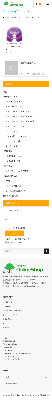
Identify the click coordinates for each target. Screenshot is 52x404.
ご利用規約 (7, 306)
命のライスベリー (13, 146)
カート (5, 323)
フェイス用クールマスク (16, 136)
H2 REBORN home (14, 156)
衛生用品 (8, 166)
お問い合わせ (8, 319)
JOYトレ (9, 180)
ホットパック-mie (13, 141)
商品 (5, 91)
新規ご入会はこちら (13, 242)
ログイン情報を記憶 (16, 228)
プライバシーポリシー (11, 315)
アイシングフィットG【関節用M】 (20, 121)
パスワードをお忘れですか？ (17, 239)
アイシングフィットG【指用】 (18, 111)
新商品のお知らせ (10, 195)
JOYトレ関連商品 (14, 185)
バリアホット (11, 131)
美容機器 (8, 151)
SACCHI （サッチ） (14, 101)
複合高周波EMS (10, 176)
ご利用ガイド (8, 302)
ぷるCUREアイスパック (15, 106)
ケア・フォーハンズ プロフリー (19, 171)
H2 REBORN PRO (13, 161)
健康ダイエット (10, 96)
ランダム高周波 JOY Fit (15, 190)
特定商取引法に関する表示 (12, 310)
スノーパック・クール (15, 126)
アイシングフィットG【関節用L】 (20, 116)
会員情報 (6, 327)
